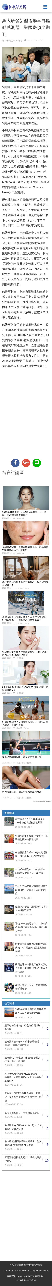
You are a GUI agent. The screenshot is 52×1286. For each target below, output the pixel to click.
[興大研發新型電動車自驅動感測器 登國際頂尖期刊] (15, 463)
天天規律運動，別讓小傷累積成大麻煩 (21, 792)
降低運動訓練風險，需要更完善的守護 (21, 757)
